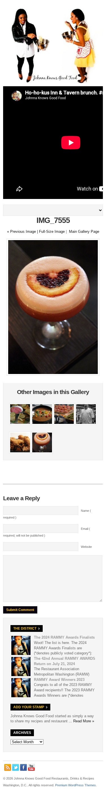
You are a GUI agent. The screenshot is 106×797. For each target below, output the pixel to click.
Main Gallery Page (84, 231)
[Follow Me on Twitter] (15, 767)
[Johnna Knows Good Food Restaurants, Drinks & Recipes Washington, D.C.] (53, 82)
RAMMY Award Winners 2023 (59, 680)
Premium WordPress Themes (75, 785)
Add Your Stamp (28, 707)
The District (24, 628)
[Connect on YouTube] (31, 767)
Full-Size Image (52, 231)
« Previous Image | (23, 231)
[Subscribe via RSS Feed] (7, 767)
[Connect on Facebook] (23, 767)
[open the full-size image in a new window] (53, 374)
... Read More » (81, 721)
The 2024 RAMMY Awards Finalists (64, 637)
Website (86, 546)
